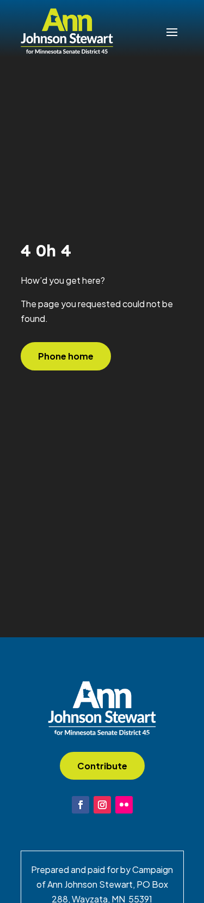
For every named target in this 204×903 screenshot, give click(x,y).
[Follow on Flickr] (124, 805)
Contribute (102, 766)
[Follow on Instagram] (102, 805)
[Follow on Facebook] (80, 805)
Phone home (66, 356)
